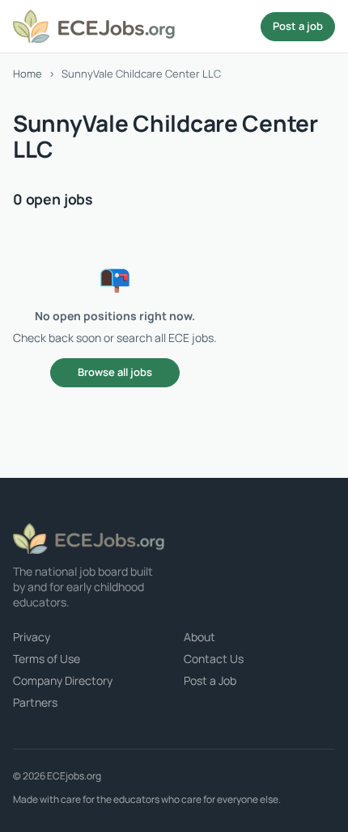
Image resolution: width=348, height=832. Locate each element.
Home (27, 73)
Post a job (298, 26)
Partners (35, 702)
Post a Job (210, 680)
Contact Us (214, 658)
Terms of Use (46, 658)
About (199, 636)
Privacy (31, 636)
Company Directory (62, 680)
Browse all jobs (115, 372)
